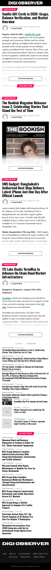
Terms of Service (39, 557)
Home (4, 554)
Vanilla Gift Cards (32, 34)
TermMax (6, 298)
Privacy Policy (25, 557)
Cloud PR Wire (17, 28)
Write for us (13, 557)
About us (12, 554)
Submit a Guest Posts (40, 554)
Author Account (24, 554)
